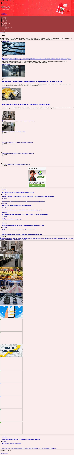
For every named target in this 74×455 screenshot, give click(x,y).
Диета (2, 238)
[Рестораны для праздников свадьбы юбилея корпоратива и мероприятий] (8, 152)
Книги (6, 28)
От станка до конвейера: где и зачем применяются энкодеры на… (16, 164)
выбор (11, 238)
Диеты (6, 22)
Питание (4, 21)
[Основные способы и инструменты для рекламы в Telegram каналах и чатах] (11, 318)
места (32, 238)
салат (19, 239)
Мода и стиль (5, 25)
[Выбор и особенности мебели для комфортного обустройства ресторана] (11, 343)
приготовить (65, 238)
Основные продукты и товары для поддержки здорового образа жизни (17, 142)
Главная (2, 32)
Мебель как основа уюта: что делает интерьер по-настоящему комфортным (18, 120)
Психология (4, 20)
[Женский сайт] (5, 11)
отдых (43, 238)
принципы (2, 239)
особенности (38, 238)
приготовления (71, 238)
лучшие (24, 238)
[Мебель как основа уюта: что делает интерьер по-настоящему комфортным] (8, 119)
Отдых (3, 24)
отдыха (47, 238)
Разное (3, 26)
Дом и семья (4, 18)
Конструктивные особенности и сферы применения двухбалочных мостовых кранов (32, 81)
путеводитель (7, 239)
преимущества (58, 238)
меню (28, 238)
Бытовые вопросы (6, 23)
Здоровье (4, 19)
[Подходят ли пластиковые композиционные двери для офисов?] (11, 369)
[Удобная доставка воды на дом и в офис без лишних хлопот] (8, 130)
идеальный (19, 238)
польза (52, 238)
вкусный (8, 238)
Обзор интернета (8, 27)
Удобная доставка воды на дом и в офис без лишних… (14, 131)
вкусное (5, 238)
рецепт (12, 239)
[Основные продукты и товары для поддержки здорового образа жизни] (8, 141)
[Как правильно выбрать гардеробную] (11, 330)
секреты (21, 239)
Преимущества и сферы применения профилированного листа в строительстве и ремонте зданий (36, 59)
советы (24, 239)
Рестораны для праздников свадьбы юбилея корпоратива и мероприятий (18, 153)
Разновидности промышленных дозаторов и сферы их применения (26, 104)
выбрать (15, 238)
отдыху (50, 238)
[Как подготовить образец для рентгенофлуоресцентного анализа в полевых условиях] (11, 434)
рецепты (16, 239)
